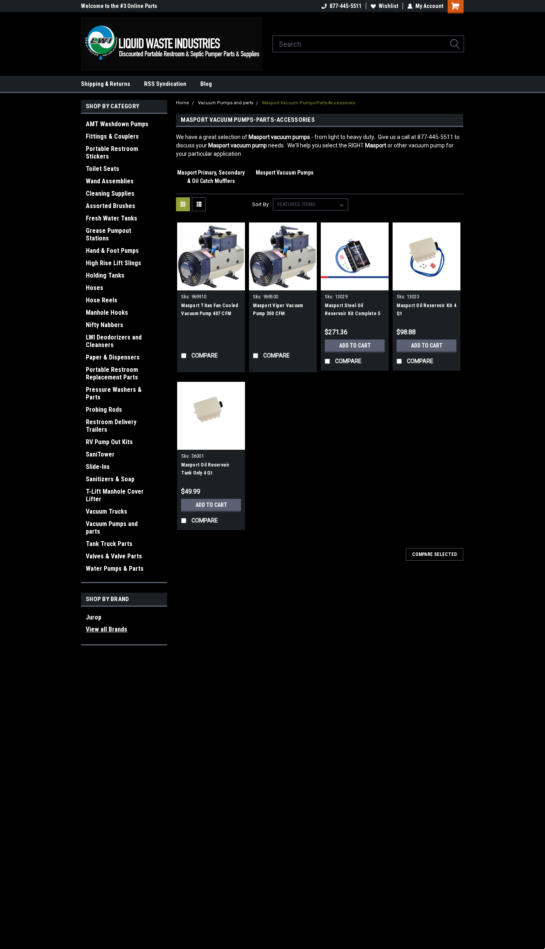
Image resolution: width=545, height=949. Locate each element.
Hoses (94, 288)
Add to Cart (355, 345)
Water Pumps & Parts (115, 568)
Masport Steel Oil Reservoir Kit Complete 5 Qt (352, 313)
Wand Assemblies (110, 181)
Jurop (93, 617)
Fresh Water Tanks (111, 218)
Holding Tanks (105, 275)
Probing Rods (104, 409)
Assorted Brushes (110, 206)
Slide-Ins (98, 467)
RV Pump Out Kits (109, 442)
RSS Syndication (165, 83)
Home (182, 102)
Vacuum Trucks (106, 511)
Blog (206, 83)
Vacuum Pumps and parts (112, 527)
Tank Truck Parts (109, 544)
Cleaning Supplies (110, 193)
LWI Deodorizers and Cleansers (114, 341)
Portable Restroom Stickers (112, 152)
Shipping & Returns (105, 83)
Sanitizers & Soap (110, 479)
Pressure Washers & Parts (114, 393)
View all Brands (106, 629)
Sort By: (261, 204)
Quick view (211, 284)
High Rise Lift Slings (113, 263)
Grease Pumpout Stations (108, 234)
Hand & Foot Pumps (112, 250)
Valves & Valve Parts (114, 556)
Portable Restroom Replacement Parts (112, 373)
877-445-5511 (345, 6)
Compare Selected (434, 554)
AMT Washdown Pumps (117, 124)
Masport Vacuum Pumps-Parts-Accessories (308, 102)
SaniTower (100, 454)
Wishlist (388, 6)
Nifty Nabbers (104, 325)
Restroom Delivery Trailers (111, 425)
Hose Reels (101, 300)
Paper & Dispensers (113, 357)
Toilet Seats (102, 169)
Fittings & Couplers (112, 136)
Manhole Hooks (107, 312)
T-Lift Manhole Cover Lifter (115, 495)
